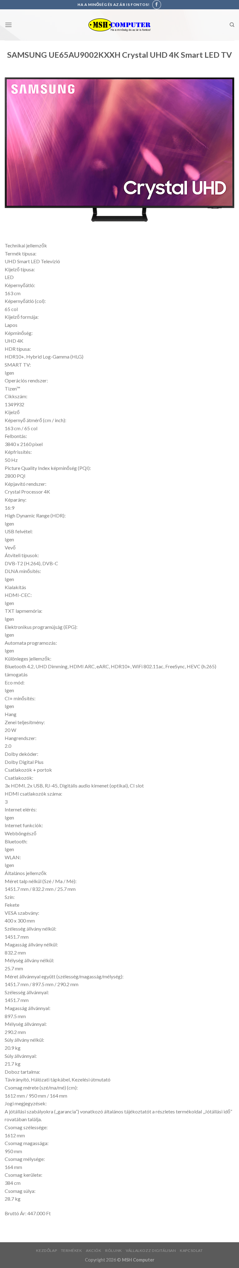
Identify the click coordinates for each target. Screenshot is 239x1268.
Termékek (71, 1250)
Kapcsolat (191, 1250)
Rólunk (113, 1250)
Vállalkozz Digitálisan (151, 1250)
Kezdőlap (46, 1250)
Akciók (93, 1250)
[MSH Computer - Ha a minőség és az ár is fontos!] (119, 25)
